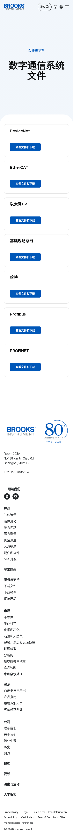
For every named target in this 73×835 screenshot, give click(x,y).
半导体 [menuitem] (8, 617)
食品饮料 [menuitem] (10, 668)
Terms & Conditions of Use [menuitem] (51, 817)
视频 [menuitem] (7, 774)
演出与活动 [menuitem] (11, 784)
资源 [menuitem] (7, 684)
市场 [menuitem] (7, 611)
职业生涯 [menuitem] (10, 741)
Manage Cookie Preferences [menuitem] (18, 822)
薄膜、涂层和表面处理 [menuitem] (19, 642)
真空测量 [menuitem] (10, 540)
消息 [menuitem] (7, 753)
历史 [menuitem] (7, 747)
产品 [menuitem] (7, 508)
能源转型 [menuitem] (10, 649)
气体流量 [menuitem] (10, 515)
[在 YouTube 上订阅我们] (15, 496)
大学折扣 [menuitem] (10, 794)
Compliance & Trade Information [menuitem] (50, 812)
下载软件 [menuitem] (10, 592)
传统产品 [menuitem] (10, 598)
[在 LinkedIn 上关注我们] (7, 496)
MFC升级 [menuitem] (10, 559)
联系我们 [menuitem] (10, 728)
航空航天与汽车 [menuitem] (15, 661)
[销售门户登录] (55, 7)
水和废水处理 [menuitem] (13, 674)
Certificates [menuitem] (27, 817)
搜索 (42, 6)
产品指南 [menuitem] (10, 697)
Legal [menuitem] (25, 812)
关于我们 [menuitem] (10, 734)
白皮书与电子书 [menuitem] (15, 690)
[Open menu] (67, 7)
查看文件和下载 (25, 147)
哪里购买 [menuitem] (10, 569)
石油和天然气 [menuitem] (13, 636)
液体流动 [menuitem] (10, 521)
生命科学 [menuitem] (10, 623)
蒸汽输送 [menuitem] (10, 546)
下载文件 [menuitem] (10, 586)
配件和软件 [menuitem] (11, 553)
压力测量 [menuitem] (10, 534)
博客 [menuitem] (7, 764)
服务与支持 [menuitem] (11, 580)
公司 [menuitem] (7, 722)
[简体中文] (61, 7)
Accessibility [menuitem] (10, 817)
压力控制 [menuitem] (10, 527)
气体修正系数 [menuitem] (13, 709)
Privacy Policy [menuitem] (11, 812)
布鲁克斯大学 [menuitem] (13, 703)
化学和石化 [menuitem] (11, 630)
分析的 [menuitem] (8, 655)
